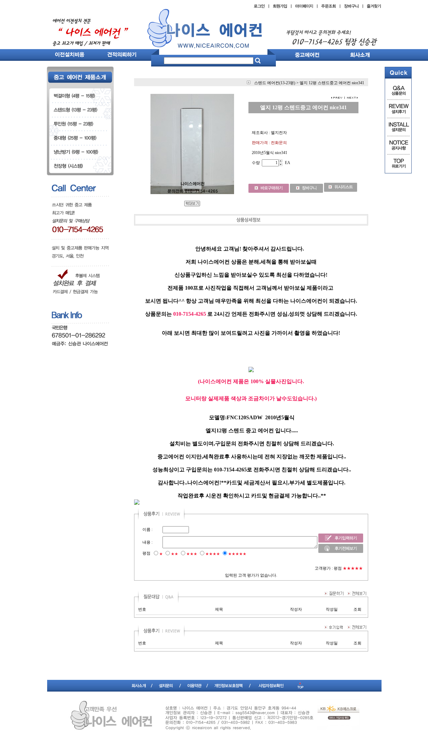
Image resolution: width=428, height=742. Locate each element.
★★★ (191, 554)
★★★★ (212, 554)
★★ (174, 554)
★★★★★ (237, 554)
